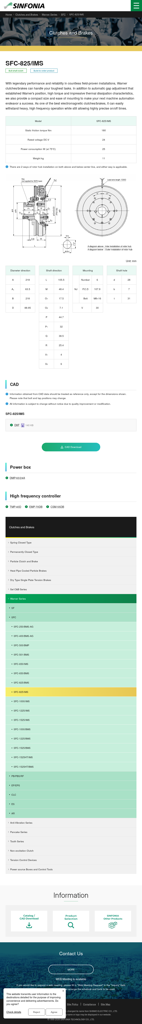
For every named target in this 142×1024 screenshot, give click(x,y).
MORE (71, 969)
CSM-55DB (57, 507)
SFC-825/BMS (21, 682)
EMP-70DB (35, 507)
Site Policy (72, 1004)
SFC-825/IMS (21, 692)
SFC (63, 14)
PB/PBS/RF (17, 776)
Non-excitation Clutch (22, 850)
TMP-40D (15, 507)
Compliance (89, 1004)
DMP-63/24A (17, 478)
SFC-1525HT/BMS (24, 766)
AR (13, 813)
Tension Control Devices (23, 860)
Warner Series (49, 14)
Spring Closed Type (21, 542)
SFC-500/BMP (21, 645)
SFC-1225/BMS (22, 738)
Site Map (105, 1004)
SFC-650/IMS (21, 664)
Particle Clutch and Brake (24, 561)
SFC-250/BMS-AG (23, 626)
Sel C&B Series (18, 589)
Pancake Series (18, 832)
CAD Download (73, 447)
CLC (13, 794)
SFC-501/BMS (21, 654)
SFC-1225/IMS (22, 710)
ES (13, 804)
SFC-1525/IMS (22, 720)
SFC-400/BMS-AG (23, 636)
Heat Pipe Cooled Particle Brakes (28, 570)
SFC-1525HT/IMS (23, 757)
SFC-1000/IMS (22, 701)
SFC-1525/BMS (22, 748)
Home (9, 14)
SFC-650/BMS (21, 673)
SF (12, 608)
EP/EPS (15, 785)
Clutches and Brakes (26, 14)
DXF (17, 425)
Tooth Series (17, 841)
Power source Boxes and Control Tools (31, 869)
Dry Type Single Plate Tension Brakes (30, 580)
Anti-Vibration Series (21, 822)
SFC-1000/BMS (22, 729)
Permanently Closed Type (24, 551)
